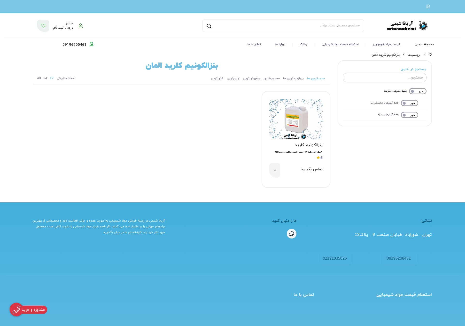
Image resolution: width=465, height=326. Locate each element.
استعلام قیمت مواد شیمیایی (340, 44)
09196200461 (399, 258)
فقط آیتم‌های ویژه (388, 115)
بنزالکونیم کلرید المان (386, 55)
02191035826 (335, 258)
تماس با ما (254, 44)
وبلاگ (303, 44)
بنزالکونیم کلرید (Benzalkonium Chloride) (299, 147)
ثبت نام (58, 28)
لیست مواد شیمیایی (386, 44)
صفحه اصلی (424, 44)
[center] (208, 25)
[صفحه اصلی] (430, 55)
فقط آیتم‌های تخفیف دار (385, 103)
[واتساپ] (428, 7)
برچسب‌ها (414, 55)
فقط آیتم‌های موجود (395, 91)
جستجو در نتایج (413, 69)
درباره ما (280, 44)
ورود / (68, 28)
